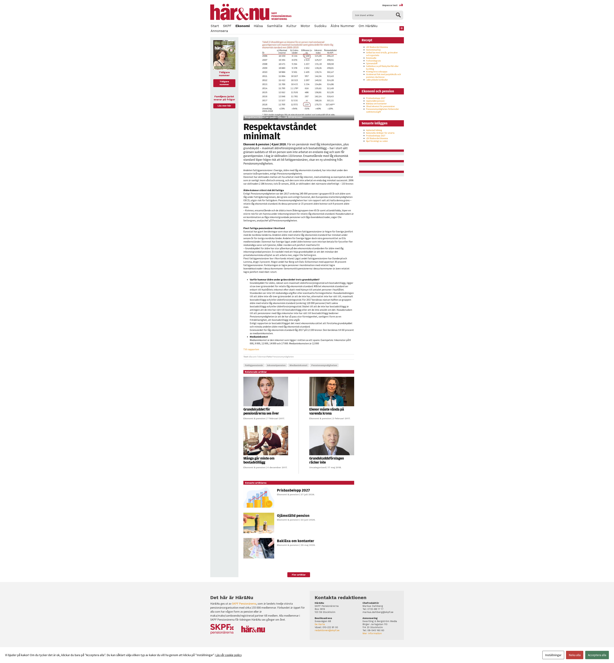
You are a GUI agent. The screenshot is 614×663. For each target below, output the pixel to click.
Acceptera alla (597, 655)
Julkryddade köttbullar (377, 79)
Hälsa (258, 26)
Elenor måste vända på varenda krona (326, 411)
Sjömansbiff (371, 63)
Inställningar (553, 655)
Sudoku (320, 26)
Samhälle (274, 26)
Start (215, 26)
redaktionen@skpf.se (327, 630)
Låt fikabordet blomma (377, 47)
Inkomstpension (276, 365)
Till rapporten (251, 349)
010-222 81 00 (330, 627)
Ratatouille (371, 58)
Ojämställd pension (293, 515)
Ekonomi (242, 26)
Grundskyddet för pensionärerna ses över (261, 411)
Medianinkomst (298, 365)
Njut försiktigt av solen (377, 141)
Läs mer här (224, 105)
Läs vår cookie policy (228, 655)
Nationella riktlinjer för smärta (380, 132)
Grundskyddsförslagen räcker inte (326, 460)
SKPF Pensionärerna (244, 603)
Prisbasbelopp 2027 (293, 490)
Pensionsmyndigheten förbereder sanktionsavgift (382, 110)
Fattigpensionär (254, 365)
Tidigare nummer (224, 83)
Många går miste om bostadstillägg (258, 460)
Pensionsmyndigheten (324, 365)
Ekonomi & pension (256, 144)
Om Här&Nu (368, 26)
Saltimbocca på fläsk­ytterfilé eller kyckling (382, 67)
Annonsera (219, 31)
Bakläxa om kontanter (295, 540)
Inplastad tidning (374, 130)
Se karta (320, 624)
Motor (305, 26)
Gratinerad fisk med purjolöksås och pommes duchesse (383, 75)
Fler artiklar (299, 574)
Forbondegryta (373, 60)
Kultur (291, 26)
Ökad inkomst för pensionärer (380, 106)
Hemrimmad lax (373, 49)
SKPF (227, 26)
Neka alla (575, 655)
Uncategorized (317, 467)
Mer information (372, 633)
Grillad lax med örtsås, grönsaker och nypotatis (382, 54)
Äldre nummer (343, 26)
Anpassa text (392, 5)
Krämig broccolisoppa (376, 71)
